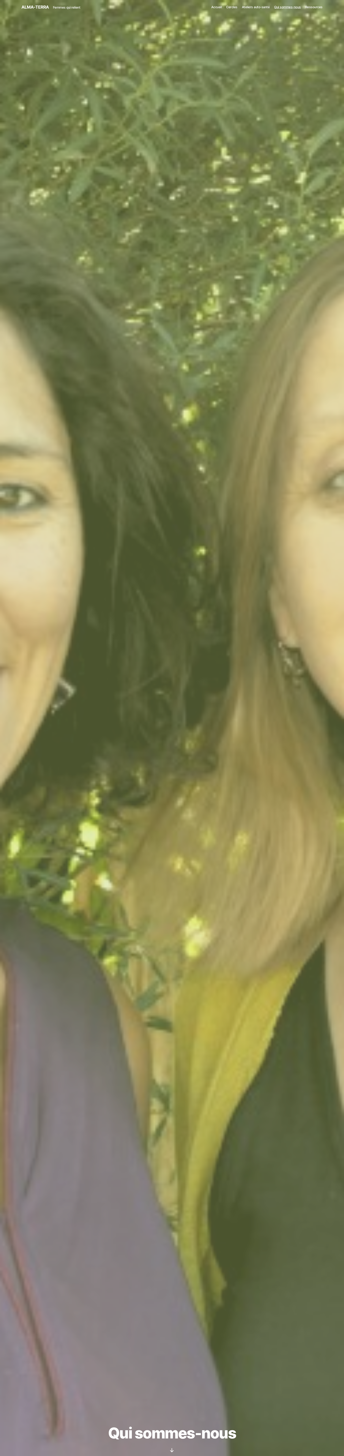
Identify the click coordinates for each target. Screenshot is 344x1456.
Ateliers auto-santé (256, 7)
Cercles (231, 7)
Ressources (313, 7)
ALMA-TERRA (35, 7)
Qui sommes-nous (287, 7)
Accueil (216, 7)
